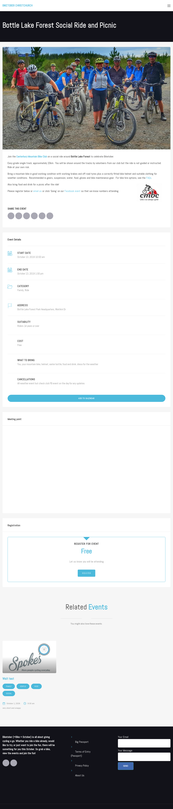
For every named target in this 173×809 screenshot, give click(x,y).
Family (20, 290)
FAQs (148, 178)
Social (9, 693)
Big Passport (82, 742)
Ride (27, 290)
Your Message (125, 750)
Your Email (123, 737)
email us (37, 191)
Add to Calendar (86, 398)
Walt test (8, 679)
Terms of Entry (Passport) (80, 753)
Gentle (23, 686)
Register (86, 573)
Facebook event (72, 191)
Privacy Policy (82, 765)
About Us (79, 775)
